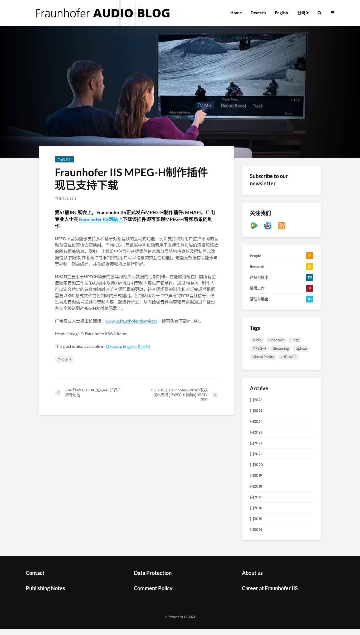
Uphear (301, 348)
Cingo (295, 340)
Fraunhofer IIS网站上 (101, 219)
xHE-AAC (288, 356)
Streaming (281, 348)
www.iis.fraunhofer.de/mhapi (131, 321)
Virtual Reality (263, 356)
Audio (257, 340)
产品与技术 (64, 159)
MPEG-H (64, 359)
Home (236, 12)
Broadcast (276, 340)
